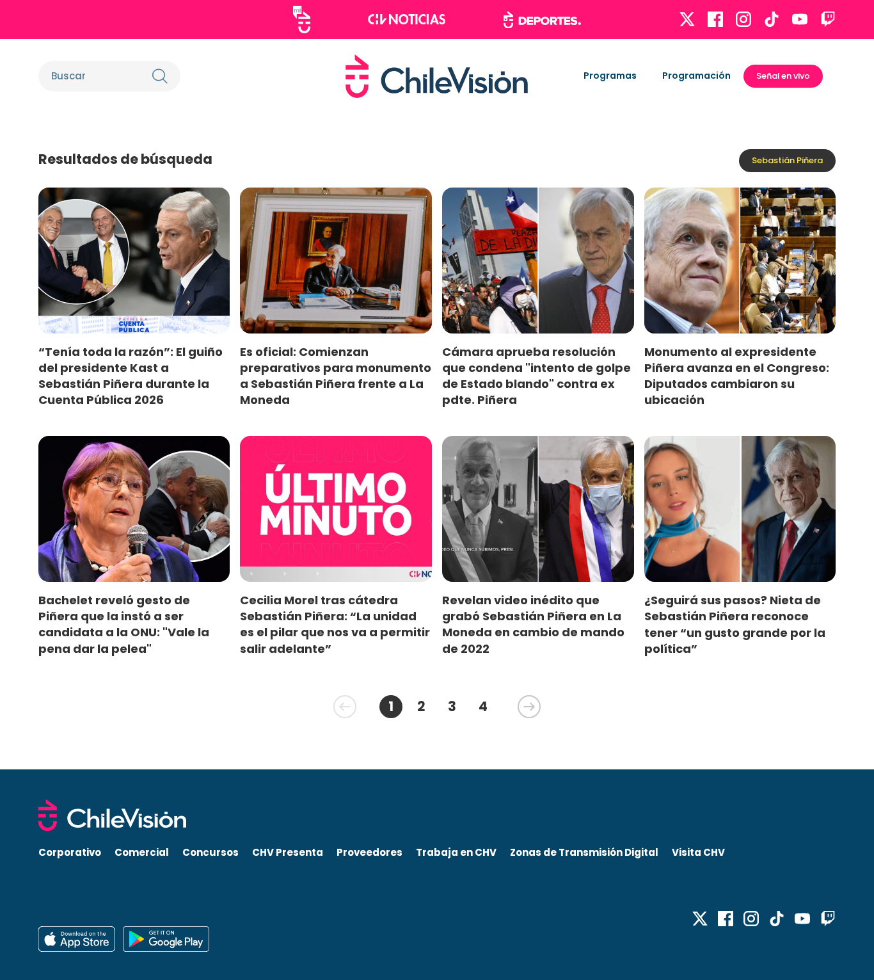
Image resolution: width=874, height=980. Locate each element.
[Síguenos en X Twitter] (687, 19)
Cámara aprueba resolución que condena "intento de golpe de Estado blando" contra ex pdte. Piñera (536, 376)
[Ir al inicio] (436, 76)
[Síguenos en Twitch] (828, 19)
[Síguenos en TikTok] (771, 19)
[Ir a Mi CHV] (301, 19)
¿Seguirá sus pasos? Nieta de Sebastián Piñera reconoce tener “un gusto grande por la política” (734, 624)
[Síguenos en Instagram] (743, 19)
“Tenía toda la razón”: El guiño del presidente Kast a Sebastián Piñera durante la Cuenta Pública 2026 (130, 376)
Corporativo (69, 852)
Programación (696, 75)
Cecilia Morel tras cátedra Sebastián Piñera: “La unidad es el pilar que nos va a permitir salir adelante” (335, 624)
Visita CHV (698, 852)
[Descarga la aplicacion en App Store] (166, 939)
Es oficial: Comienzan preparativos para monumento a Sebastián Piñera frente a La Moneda (335, 376)
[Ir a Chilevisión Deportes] (542, 20)
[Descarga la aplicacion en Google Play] (76, 939)
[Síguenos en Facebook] (715, 19)
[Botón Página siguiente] (529, 706)
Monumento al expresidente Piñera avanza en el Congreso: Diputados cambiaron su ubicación (736, 376)
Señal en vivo (783, 76)
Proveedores (369, 852)
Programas (610, 75)
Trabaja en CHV (456, 852)
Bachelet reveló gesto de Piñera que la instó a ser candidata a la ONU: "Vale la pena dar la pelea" (123, 624)
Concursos (210, 852)
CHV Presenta (287, 852)
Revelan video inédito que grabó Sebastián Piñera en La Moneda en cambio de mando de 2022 (533, 624)
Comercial (142, 852)
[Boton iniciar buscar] (160, 76)
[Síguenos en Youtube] (799, 19)
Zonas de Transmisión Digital (584, 852)
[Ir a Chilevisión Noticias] (406, 19)
